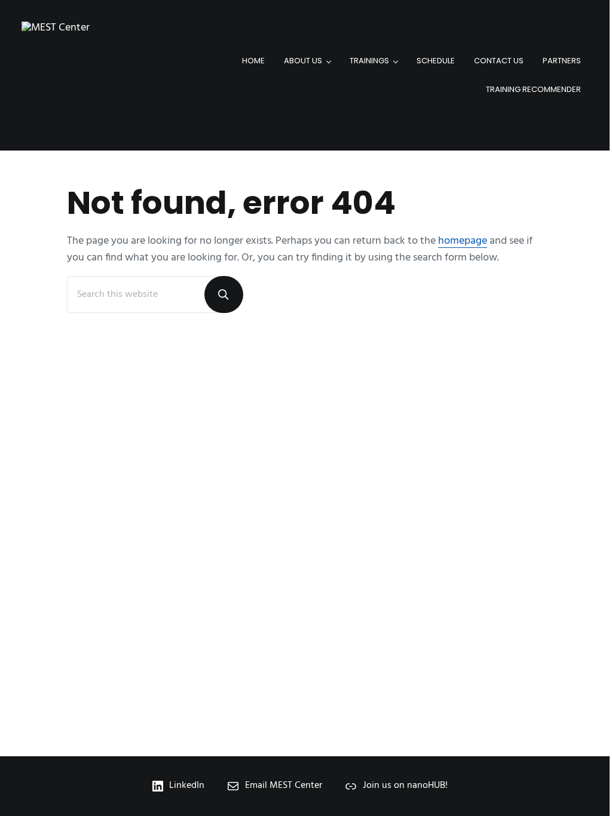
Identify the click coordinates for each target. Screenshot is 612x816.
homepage (462, 241)
